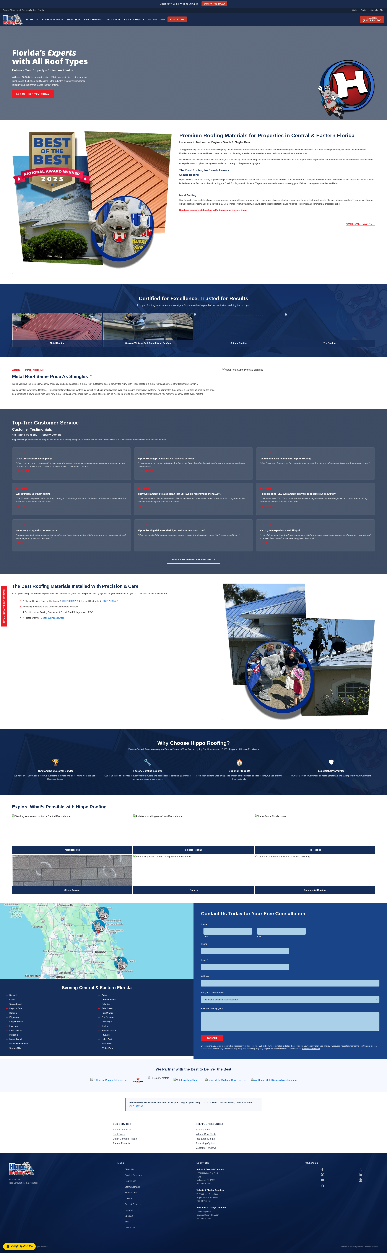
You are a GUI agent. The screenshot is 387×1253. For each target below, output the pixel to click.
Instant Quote (156, 19)
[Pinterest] (360, 1180)
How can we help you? (212, 1008)
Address (205, 976)
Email (204, 960)
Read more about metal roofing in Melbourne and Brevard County (214, 210)
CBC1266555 (109, 601)
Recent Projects (134, 19)
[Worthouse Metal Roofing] (274, 1080)
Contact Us (177, 19)
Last (259, 936)
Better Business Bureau (52, 618)
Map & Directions (204, 1183)
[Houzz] (322, 1185)
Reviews (364, 10)
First (205, 936)
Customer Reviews (206, 1148)
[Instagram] (360, 1169)
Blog (382, 10)
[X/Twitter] (322, 1175)
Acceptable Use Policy (311, 1049)
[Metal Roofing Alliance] (187, 1080)
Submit (212, 1038)
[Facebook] (322, 1169)
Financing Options (206, 1143)
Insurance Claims (205, 1139)
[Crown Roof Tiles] (138, 1080)
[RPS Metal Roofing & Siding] (109, 1080)
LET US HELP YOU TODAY (32, 94)
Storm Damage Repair (125, 1139)
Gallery (355, 10)
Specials (374, 10)
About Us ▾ (32, 19)
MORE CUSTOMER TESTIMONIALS (193, 560)
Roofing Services (52, 19)
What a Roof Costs (206, 1134)
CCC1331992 (69, 601)
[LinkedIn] (360, 1175)
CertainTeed (266, 179)
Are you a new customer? (213, 992)
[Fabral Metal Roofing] (225, 1080)
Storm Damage (93, 19)
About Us (129, 1169)
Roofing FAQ (203, 1129)
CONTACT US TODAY (214, 3)
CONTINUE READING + (360, 224)
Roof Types (73, 19)
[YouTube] (322, 1180)
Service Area (113, 19)
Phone (204, 944)
